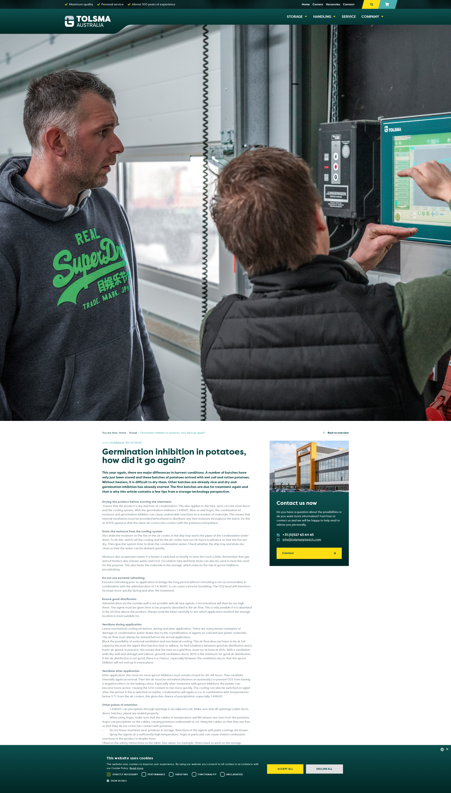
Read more (136, 768)
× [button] (447, 749)
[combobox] (442, 749)
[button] (184, 781)
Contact (288, 553)
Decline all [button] (324, 768)
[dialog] (225, 769)
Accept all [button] (285, 768)
